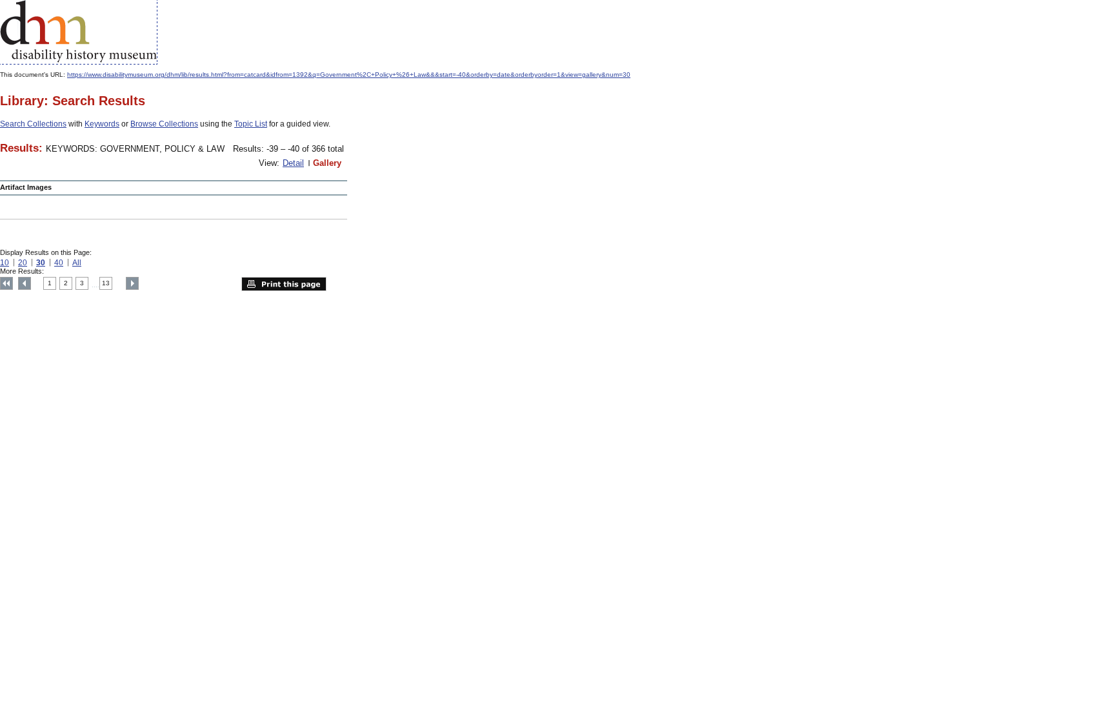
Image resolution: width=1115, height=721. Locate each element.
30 (40, 262)
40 (58, 262)
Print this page (283, 284)
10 (4, 262)
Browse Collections (164, 123)
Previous (24, 283)
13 (106, 283)
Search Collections (33, 123)
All (76, 262)
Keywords (102, 123)
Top (6, 283)
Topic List (250, 123)
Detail (293, 163)
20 (22, 262)
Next (132, 283)
